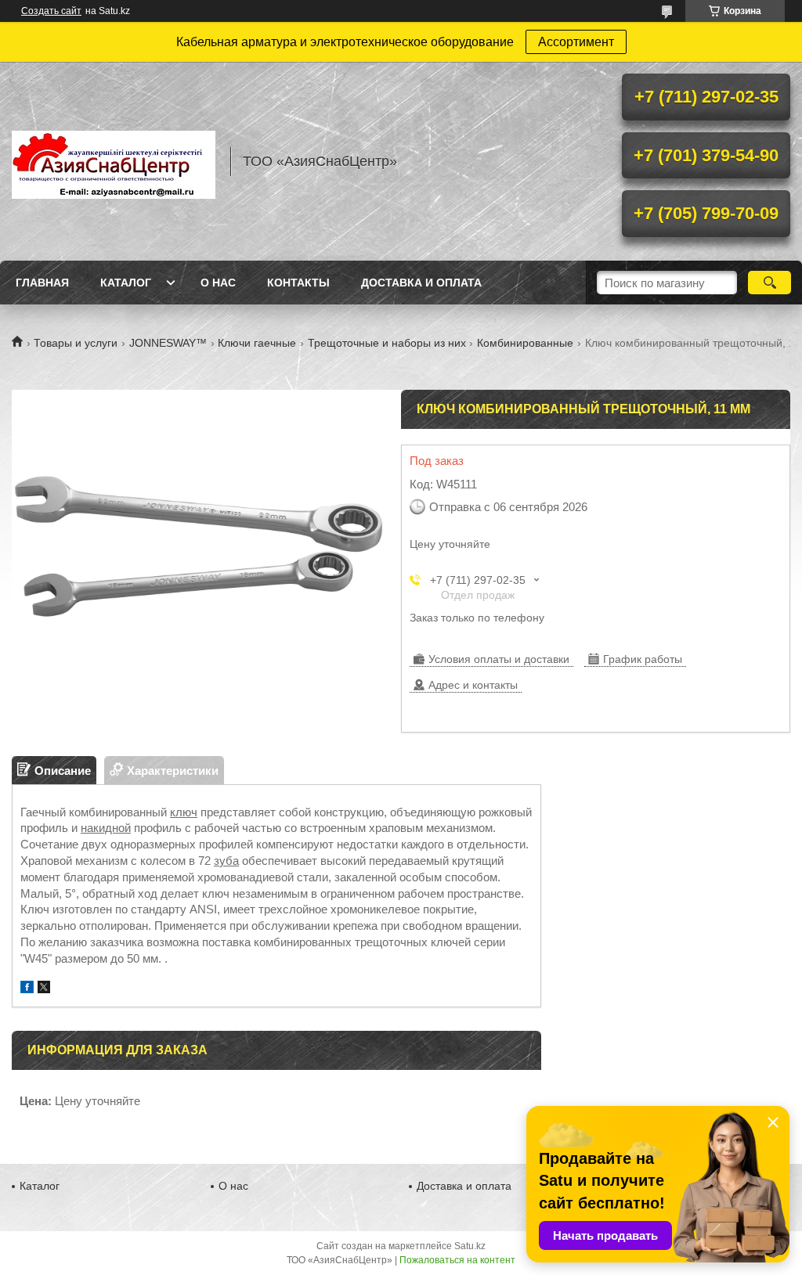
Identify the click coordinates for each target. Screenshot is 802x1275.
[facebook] (27, 989)
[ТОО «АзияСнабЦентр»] (113, 161)
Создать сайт (51, 10)
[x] (44, 989)
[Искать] (769, 282)
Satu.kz (470, 1246)
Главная (42, 282)
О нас (218, 282)
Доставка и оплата (421, 282)
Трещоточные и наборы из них (387, 343)
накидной (106, 827)
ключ (183, 812)
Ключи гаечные (257, 343)
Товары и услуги (75, 343)
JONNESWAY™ (168, 343)
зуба (226, 860)
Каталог (125, 282)
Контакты (298, 282)
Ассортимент (576, 42)
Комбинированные (525, 343)
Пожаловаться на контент (457, 1260)
